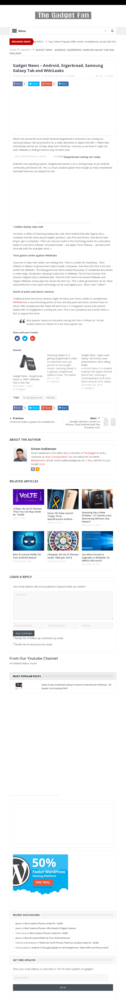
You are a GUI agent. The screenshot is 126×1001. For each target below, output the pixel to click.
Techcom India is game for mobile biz (32, 421)
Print (100, 76)
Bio (89, 460)
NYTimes (18, 302)
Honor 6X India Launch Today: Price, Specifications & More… (60, 516)
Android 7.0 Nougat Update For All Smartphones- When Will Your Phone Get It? (70, 947)
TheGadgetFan (91, 453)
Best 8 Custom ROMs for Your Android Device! (27, 556)
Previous (18, 418)
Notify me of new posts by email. (33, 644)
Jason (18, 923)
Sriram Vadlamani (31, 75)
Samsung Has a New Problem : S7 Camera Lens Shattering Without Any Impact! (96, 517)
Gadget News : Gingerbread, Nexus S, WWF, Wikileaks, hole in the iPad (28, 379)
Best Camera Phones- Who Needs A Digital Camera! (50, 928)
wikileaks (51, 397)
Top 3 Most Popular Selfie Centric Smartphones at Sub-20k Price (67, 41)
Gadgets (71, 75)
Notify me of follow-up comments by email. (39, 638)
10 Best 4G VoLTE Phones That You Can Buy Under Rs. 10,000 (27, 511)
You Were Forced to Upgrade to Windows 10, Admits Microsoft (96, 557)
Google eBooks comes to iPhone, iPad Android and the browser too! (83, 424)
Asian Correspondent (56, 456)
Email (110, 76)
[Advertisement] (63, 112)
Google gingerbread (32, 397)
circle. (42, 464)
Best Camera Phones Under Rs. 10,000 (44, 923)
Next (93, 418)
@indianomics (38, 460)
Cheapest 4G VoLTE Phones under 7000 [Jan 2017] (62, 556)
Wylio (60, 156)
